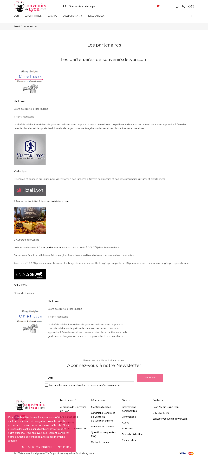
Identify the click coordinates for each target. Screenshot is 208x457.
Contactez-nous (100, 442)
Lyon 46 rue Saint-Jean (166, 407)
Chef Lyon (19, 101)
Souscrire (150, 377)
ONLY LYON (20, 285)
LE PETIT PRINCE (33, 15)
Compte (126, 400)
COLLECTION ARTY (72, 15)
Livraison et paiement (103, 426)
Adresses (127, 428)
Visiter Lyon (20, 171)
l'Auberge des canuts (49, 247)
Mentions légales (101, 407)
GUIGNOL (52, 15)
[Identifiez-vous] (183, 6)
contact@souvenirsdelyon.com (170, 419)
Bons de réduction (132, 434)
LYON (16, 15)
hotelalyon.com (60, 201)
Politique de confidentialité (37, 447)
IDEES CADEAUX (96, 15)
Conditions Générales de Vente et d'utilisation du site (103, 416)
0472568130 (161, 413)
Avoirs (125, 422)
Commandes (129, 417)
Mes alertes (129, 440)
